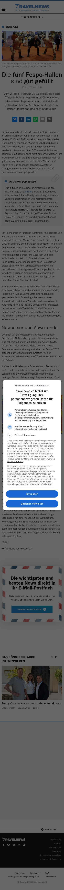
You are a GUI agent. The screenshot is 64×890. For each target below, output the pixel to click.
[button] (32, 435)
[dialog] (32, 445)
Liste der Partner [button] (15, 461)
